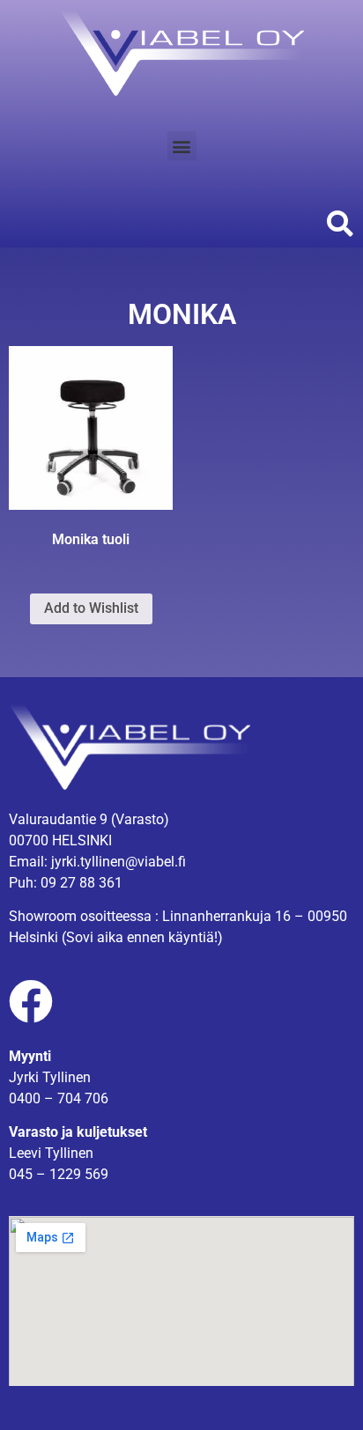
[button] (181, 145)
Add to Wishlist (91, 608)
